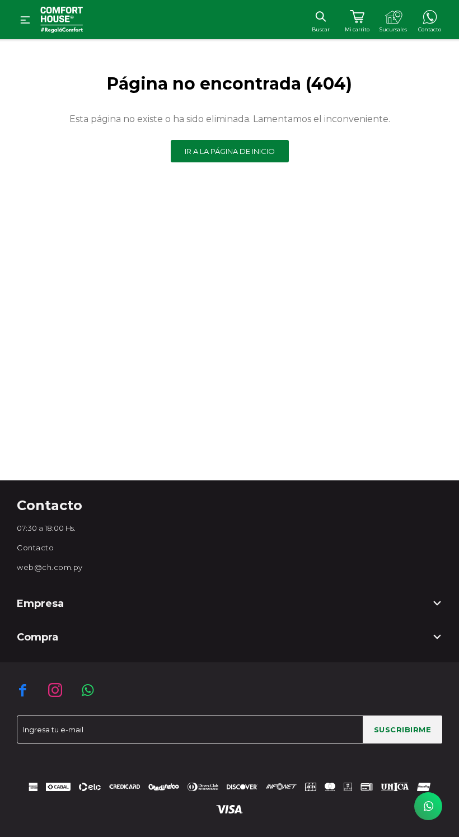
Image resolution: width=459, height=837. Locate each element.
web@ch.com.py (50, 567)
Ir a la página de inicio (230, 151)
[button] (320, 16)
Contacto (35, 547)
